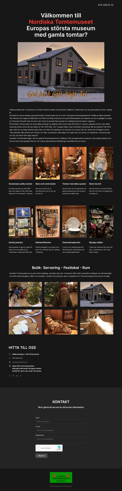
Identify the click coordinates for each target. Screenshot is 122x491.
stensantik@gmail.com (20, 362)
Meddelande (40, 435)
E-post (38, 426)
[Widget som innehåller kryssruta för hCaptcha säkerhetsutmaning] (49, 448)
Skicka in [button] (41, 456)
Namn (37, 418)
